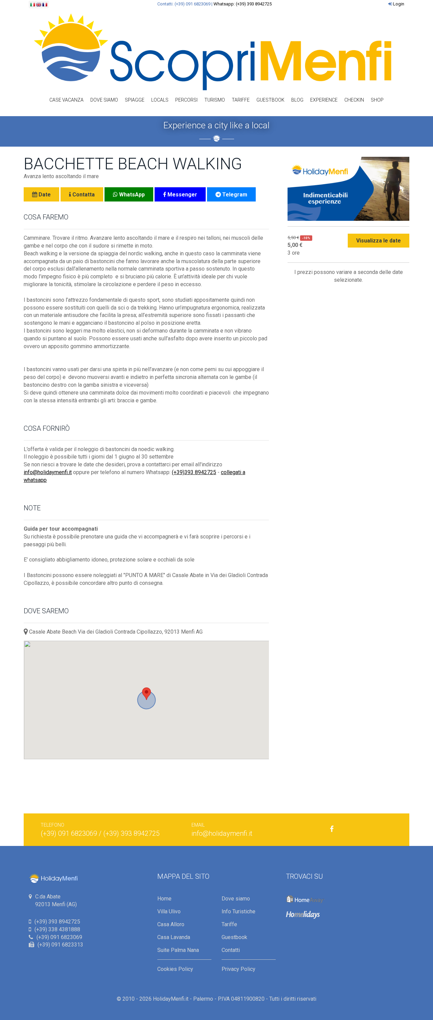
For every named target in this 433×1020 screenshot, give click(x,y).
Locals (159, 100)
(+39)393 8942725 (194, 472)
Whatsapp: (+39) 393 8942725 (242, 3)
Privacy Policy (238, 969)
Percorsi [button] (186, 100)
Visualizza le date (378, 240)
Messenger (181, 194)
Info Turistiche (238, 911)
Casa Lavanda (173, 937)
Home (164, 898)
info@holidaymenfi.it (48, 472)
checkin (354, 100)
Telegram (234, 194)
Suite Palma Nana (178, 950)
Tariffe (241, 100)
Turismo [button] (214, 100)
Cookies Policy (175, 969)
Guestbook (270, 100)
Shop (377, 100)
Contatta (83, 194)
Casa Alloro (170, 924)
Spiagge (134, 100)
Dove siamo (104, 100)
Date (44, 194)
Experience (324, 100)
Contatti (231, 950)
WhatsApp (131, 194)
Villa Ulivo (169, 911)
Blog (297, 100)
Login (398, 3)
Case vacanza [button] (66, 100)
